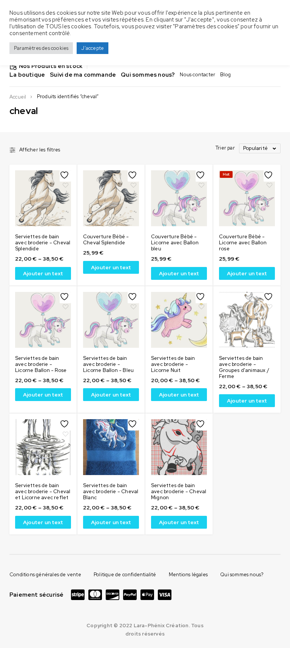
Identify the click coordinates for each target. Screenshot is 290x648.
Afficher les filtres (39, 150)
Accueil (17, 97)
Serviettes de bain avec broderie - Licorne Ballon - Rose (40, 364)
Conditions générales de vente (45, 574)
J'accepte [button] (92, 48)
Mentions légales (188, 574)
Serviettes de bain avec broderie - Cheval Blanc (110, 491)
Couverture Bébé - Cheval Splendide (106, 239)
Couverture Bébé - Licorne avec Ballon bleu (175, 242)
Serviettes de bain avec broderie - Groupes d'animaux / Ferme (244, 367)
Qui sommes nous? (242, 574)
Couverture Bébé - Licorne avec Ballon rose (243, 242)
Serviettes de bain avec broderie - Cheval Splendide (42, 242)
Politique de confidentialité (125, 574)
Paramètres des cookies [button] (41, 48)
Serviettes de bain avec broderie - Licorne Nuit (173, 364)
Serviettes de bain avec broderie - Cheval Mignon (178, 491)
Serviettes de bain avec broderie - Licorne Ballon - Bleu (108, 364)
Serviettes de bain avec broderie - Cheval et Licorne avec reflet (42, 491)
